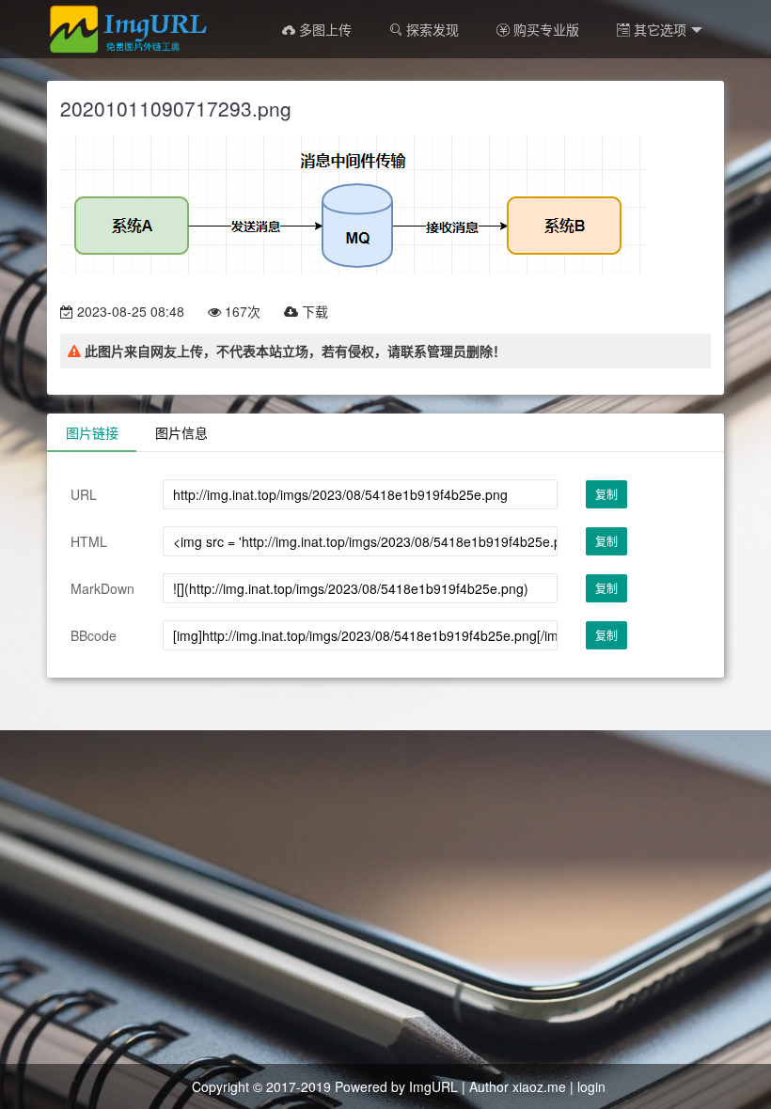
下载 (313, 311)
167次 (240, 311)
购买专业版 (544, 29)
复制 (606, 494)
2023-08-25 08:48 (128, 311)
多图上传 (323, 29)
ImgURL (433, 1086)
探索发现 (430, 29)
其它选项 (658, 29)
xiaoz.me (539, 1086)
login (591, 1086)
